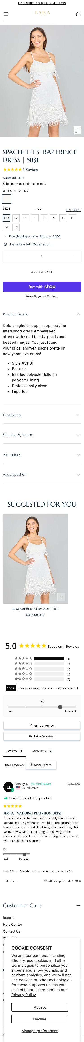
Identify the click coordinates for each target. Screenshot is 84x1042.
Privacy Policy (23, 994)
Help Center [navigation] (12, 925)
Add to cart (42, 271)
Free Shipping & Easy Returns (42, 3)
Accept (40, 1007)
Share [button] (13, 881)
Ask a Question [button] (44, 736)
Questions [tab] (39, 751)
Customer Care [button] (22, 905)
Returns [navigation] (9, 918)
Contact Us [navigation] (11, 931)
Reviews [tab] (11, 751)
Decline (39, 1019)
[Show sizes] (61, 597)
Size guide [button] (73, 210)
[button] (6, 14)
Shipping (9, 183)
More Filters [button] (42, 765)
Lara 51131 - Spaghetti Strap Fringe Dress (31, 871)
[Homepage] (42, 14)
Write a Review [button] (44, 725)
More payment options (42, 296)
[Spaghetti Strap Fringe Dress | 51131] (35, 559)
